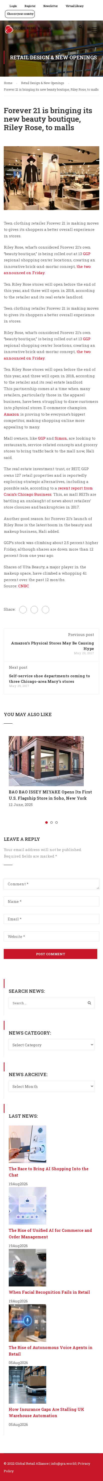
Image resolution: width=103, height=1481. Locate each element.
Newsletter (51, 6)
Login (13, 6)
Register (30, 6)
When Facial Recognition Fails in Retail (49, 1292)
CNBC (23, 585)
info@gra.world (63, 1463)
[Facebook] (23, 609)
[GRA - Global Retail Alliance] (28, 30)
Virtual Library (75, 6)
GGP (86, 253)
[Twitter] (34, 609)
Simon (61, 438)
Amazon (11, 414)
